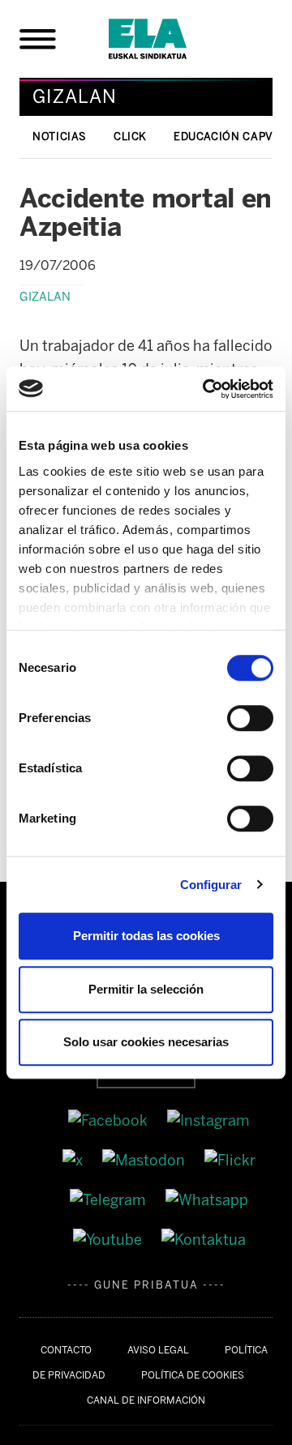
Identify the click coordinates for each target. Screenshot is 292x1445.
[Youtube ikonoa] (109, 1239)
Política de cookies (192, 1375)
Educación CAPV (223, 136)
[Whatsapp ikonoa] (206, 1199)
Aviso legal (158, 1350)
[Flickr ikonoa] (230, 1160)
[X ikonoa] (74, 1160)
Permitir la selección (146, 989)
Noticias (59, 136)
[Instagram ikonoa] (208, 1120)
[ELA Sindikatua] (167, 39)
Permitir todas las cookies (146, 936)
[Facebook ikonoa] (109, 1120)
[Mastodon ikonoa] (145, 1160)
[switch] (250, 718)
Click (130, 136)
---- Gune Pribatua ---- (146, 1285)
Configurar (211, 884)
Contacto (66, 1350)
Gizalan (45, 296)
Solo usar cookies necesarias (146, 1042)
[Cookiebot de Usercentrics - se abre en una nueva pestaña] (206, 389)
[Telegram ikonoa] (109, 1199)
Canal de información (146, 1400)
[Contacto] (203, 1239)
